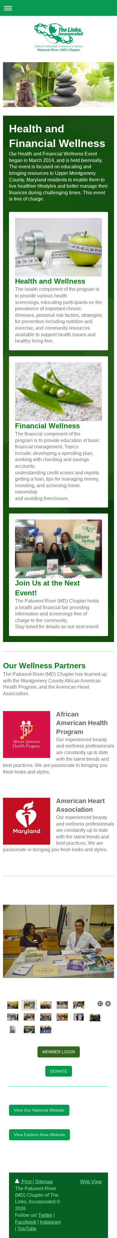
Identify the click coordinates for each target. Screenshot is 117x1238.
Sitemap (44, 1181)
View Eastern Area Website (39, 1134)
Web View (91, 1181)
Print (26, 1181)
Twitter (45, 1215)
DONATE (58, 1071)
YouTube (27, 1228)
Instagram (50, 1222)
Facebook (25, 1222)
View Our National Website (39, 1110)
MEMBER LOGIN (58, 1051)
